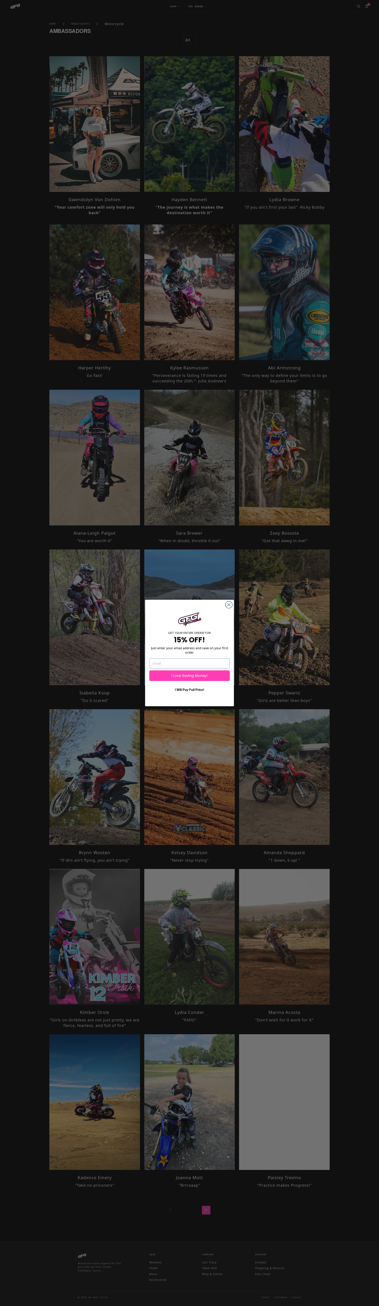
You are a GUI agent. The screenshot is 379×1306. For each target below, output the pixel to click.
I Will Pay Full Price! (189, 689)
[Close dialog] (228, 604)
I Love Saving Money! (189, 675)
